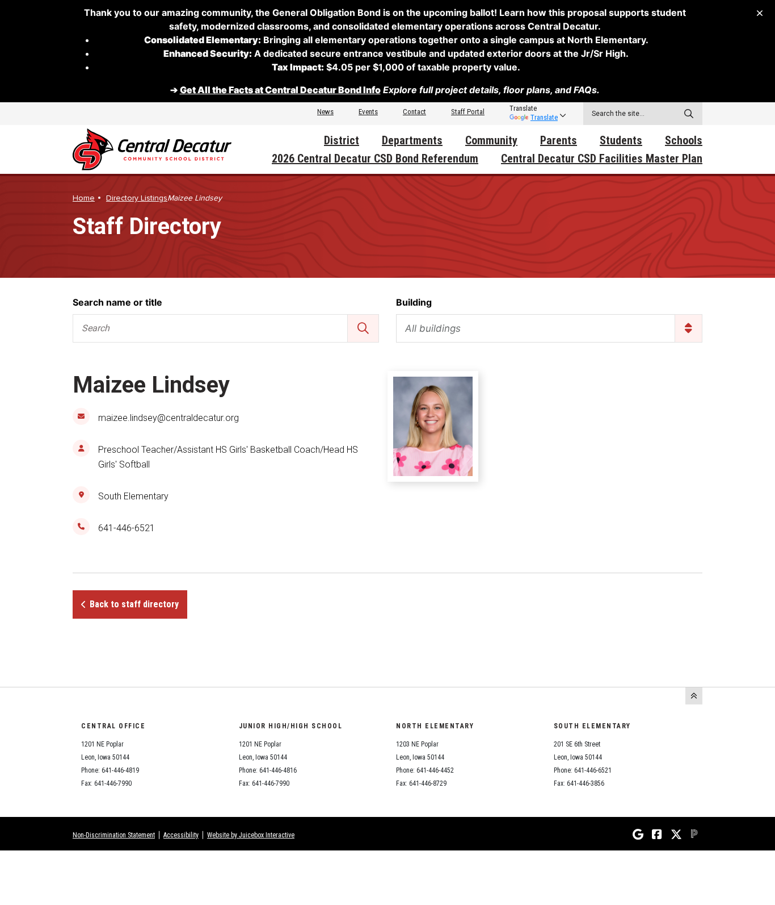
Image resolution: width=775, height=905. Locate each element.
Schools (683, 140)
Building (414, 302)
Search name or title (117, 302)
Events (368, 111)
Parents (558, 140)
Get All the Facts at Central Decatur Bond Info (280, 89)
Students (621, 140)
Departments (412, 140)
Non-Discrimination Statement (114, 835)
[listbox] (533, 108)
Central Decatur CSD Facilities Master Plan (601, 158)
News (325, 111)
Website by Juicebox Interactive (250, 835)
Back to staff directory (134, 604)
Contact (414, 111)
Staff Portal (468, 111)
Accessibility (181, 835)
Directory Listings (136, 198)
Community (491, 140)
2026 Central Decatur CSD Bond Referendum (375, 158)
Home (84, 198)
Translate (544, 117)
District (341, 140)
